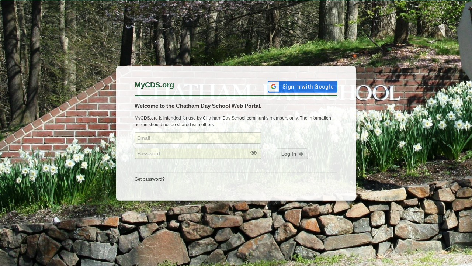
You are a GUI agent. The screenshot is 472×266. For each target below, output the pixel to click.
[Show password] (253, 153)
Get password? (150, 179)
